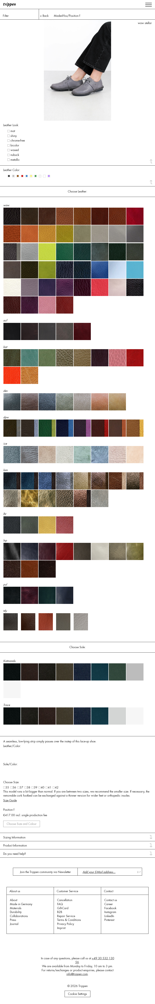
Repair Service (66, 916)
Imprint (61, 928)
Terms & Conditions (69, 920)
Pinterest (109, 920)
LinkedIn (109, 916)
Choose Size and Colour (22, 824)
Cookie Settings (77, 994)
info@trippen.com (77, 974)
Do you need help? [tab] (14, 854)
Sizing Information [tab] (14, 837)
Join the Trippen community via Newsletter (45, 872)
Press (13, 920)
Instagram (110, 912)
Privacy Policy (65, 924)
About (13, 900)
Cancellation (64, 900)
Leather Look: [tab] (11, 125)
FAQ (60, 904)
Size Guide (10, 800)
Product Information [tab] (15, 845)
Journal (14, 924)
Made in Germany (21, 904)
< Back (44, 16)
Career (108, 904)
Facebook (110, 908)
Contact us (110, 900)
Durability (16, 912)
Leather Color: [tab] (11, 170)
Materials (15, 908)
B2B (59, 912)
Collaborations (19, 916)
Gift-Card (62, 908)
